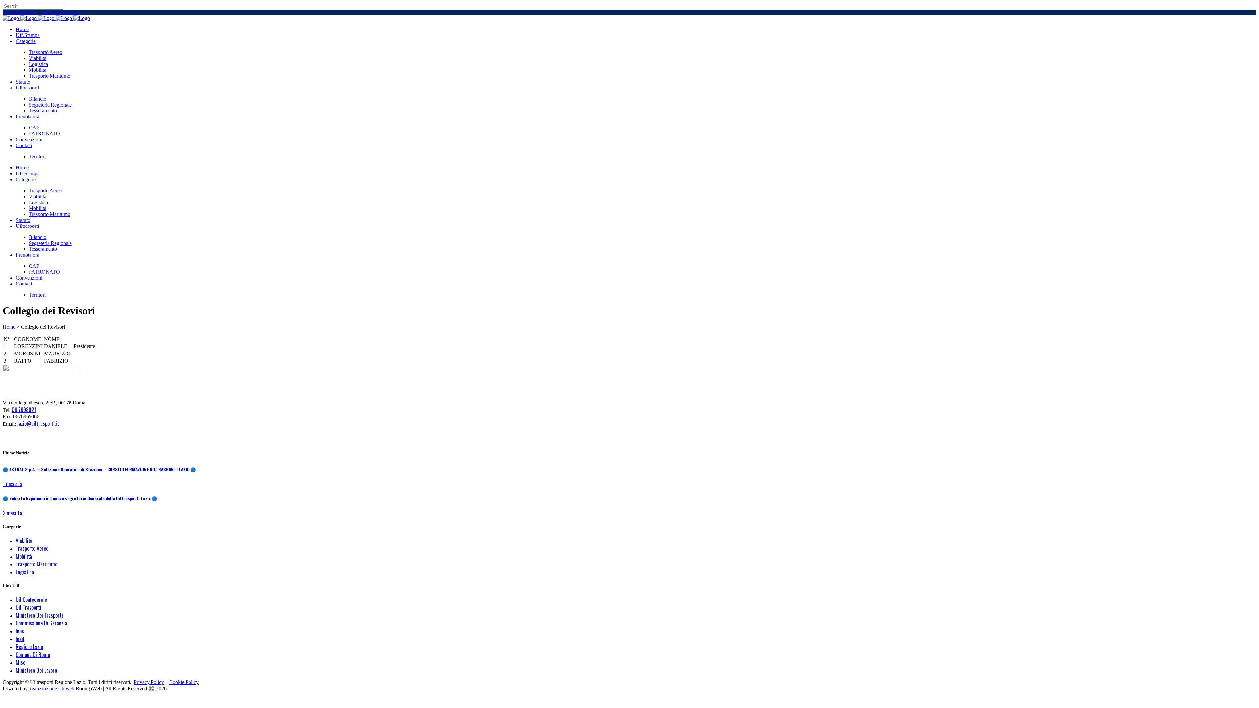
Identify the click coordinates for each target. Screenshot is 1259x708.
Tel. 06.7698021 (20, 12)
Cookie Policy (184, 682)
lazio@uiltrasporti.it (60, 12)
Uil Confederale (31, 599)
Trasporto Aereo (32, 548)
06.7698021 (24, 410)
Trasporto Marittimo (36, 564)
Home (9, 327)
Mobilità (24, 556)
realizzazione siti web (52, 688)
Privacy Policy (149, 682)
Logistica (25, 572)
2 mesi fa (12, 513)
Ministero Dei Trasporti (39, 615)
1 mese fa (12, 484)
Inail (20, 639)
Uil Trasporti (28, 607)
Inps (20, 631)
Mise (20, 662)
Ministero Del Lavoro (36, 670)
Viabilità (24, 540)
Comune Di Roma (33, 655)
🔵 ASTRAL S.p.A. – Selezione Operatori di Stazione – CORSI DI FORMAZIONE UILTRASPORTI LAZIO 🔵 (99, 469)
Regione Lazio (29, 647)
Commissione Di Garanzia (41, 623)
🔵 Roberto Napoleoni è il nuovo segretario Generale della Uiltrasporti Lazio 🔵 (80, 498)
